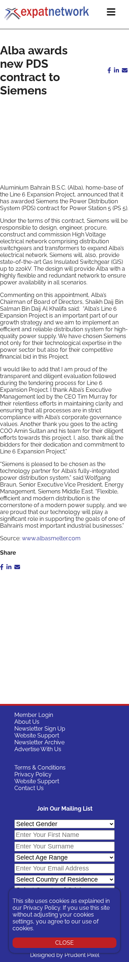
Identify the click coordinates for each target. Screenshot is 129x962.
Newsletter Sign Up (39, 728)
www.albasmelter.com (51, 538)
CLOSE (64, 942)
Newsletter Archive (39, 742)
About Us (26, 721)
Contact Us (29, 788)
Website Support (36, 735)
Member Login (33, 714)
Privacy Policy (33, 774)
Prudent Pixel (81, 955)
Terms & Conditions (40, 767)
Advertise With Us (37, 749)
